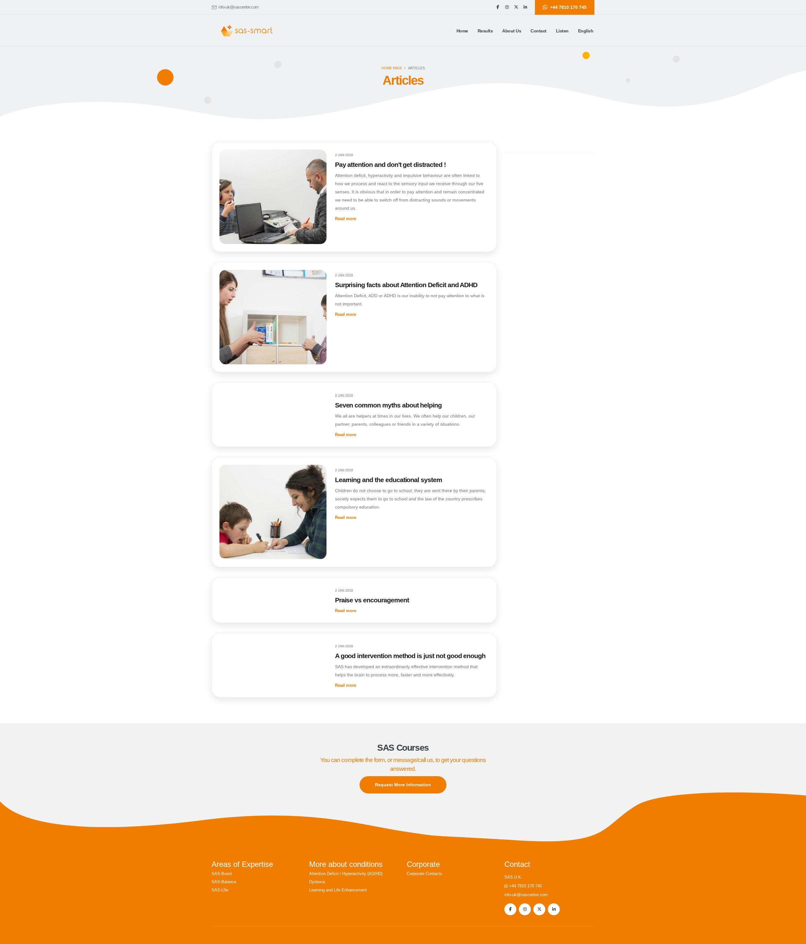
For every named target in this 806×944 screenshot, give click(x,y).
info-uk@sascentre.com (239, 7)
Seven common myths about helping (388, 405)
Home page (392, 68)
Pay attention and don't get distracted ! (390, 164)
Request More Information (403, 784)
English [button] (585, 30)
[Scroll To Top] (795, 937)
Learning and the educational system (388, 479)
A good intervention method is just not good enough (410, 655)
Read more (345, 218)
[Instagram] (506, 7)
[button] (485, 31)
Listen (562, 30)
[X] (516, 7)
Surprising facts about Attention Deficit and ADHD (406, 284)
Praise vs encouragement (372, 600)
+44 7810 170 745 (525, 886)
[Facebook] (497, 7)
